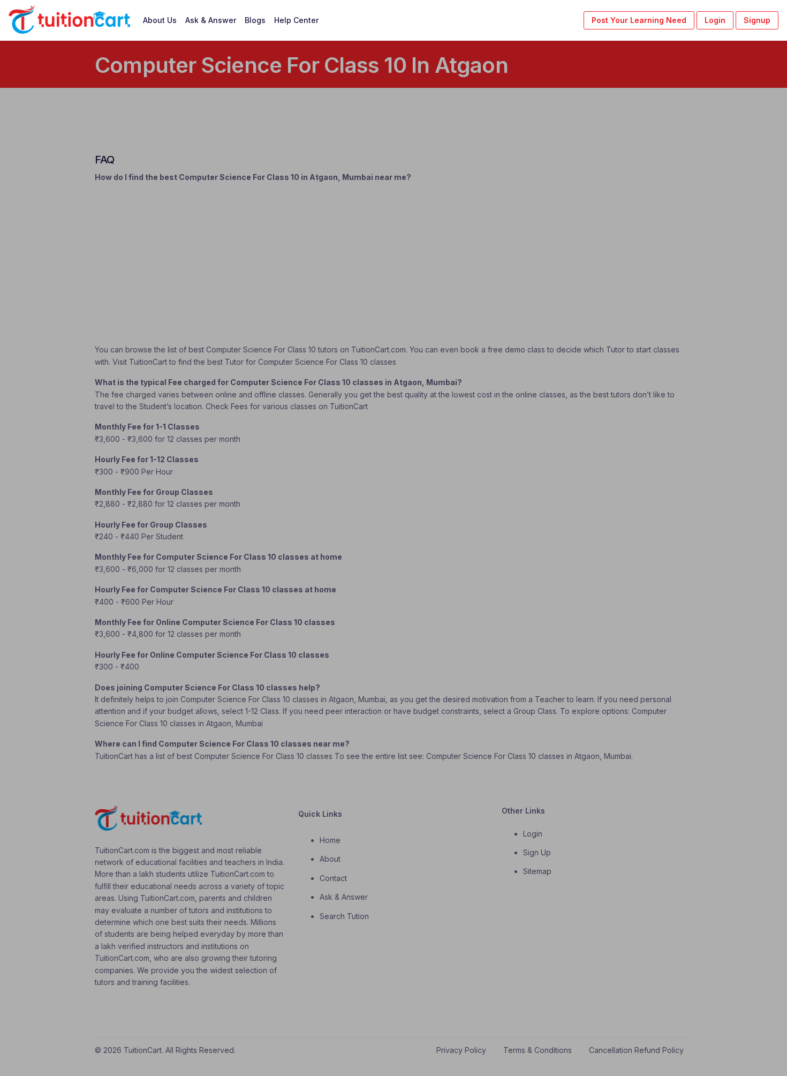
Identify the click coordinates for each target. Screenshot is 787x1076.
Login (715, 20)
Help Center (296, 20)
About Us (160, 20)
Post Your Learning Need (639, 20)
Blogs (255, 20)
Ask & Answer (210, 20)
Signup (757, 20)
